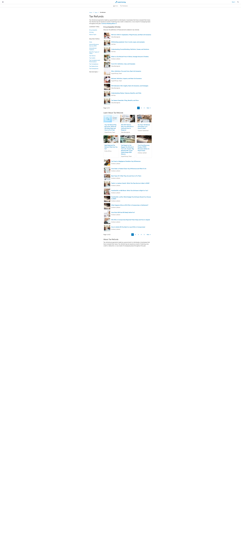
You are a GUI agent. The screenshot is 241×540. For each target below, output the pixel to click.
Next (148, 108)
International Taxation (92, 48)
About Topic (92, 34)
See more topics (93, 72)
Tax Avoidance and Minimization (94, 60)
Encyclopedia (93, 30)
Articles (91, 32)
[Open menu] (3, 2)
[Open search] (238, 2)
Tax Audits (92, 58)
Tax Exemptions (93, 68)
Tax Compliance (93, 64)
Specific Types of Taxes (94, 52)
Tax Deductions (93, 66)
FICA (90, 42)
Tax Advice (92, 55)
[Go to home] (120, 2)
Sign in (233, 2)
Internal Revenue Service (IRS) (94, 45)
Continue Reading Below (108, 23)
